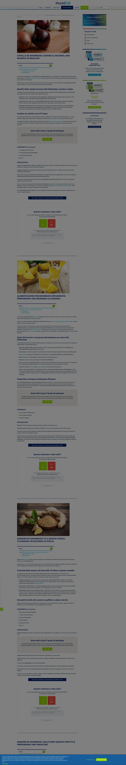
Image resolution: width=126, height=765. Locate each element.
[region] (63, 760)
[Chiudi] (123, 759)
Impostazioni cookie (90, 759)
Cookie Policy (5, 763)
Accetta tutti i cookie (101, 759)
